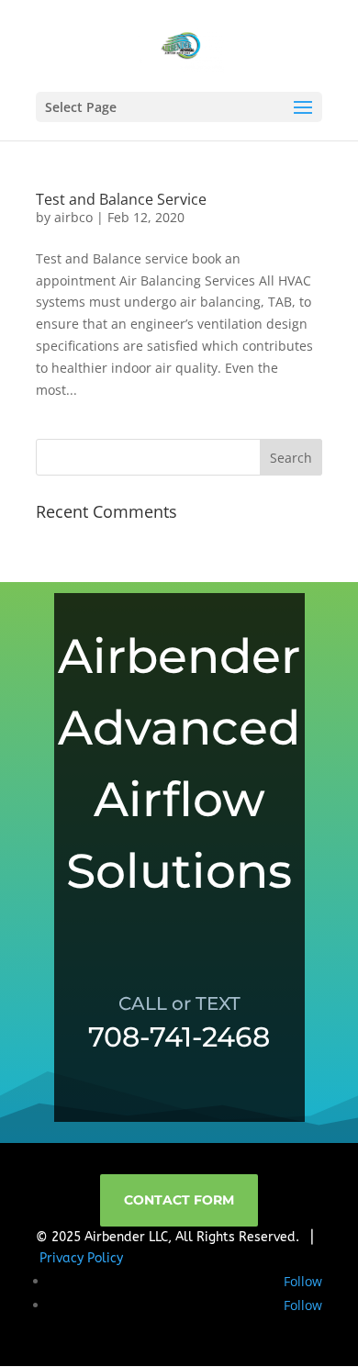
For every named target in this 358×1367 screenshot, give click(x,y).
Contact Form (179, 1200)
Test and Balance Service (121, 199)
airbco (73, 217)
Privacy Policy (81, 1258)
